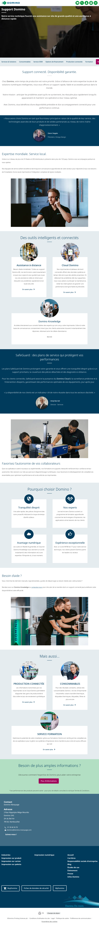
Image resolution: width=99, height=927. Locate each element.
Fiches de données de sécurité (36, 888)
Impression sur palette (11, 864)
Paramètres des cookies (49, 921)
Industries (5, 855)
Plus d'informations (49, 781)
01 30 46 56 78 (12, 827)
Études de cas (73, 867)
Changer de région (53, 913)
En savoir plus (27, 289)
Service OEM (38, 62)
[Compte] (86, 3)
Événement (72, 870)
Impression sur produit (11, 858)
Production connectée (74, 62)
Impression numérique (44, 855)
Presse (70, 873)
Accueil (70, 855)
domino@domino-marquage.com (19, 830)
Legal (53, 918)
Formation (89, 62)
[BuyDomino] (77, 3)
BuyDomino (12, 888)
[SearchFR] (82, 3)
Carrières (71, 858)
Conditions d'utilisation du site (39, 918)
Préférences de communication (80, 918)
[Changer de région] (91, 3)
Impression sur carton (11, 861)
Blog (69, 864)
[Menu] (96, 3)
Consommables (25, 62)
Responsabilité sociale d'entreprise (82, 861)
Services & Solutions (8, 62)
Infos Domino (73, 877)
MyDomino (59, 888)
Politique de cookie (62, 918)
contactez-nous (36, 587)
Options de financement (54, 62)
